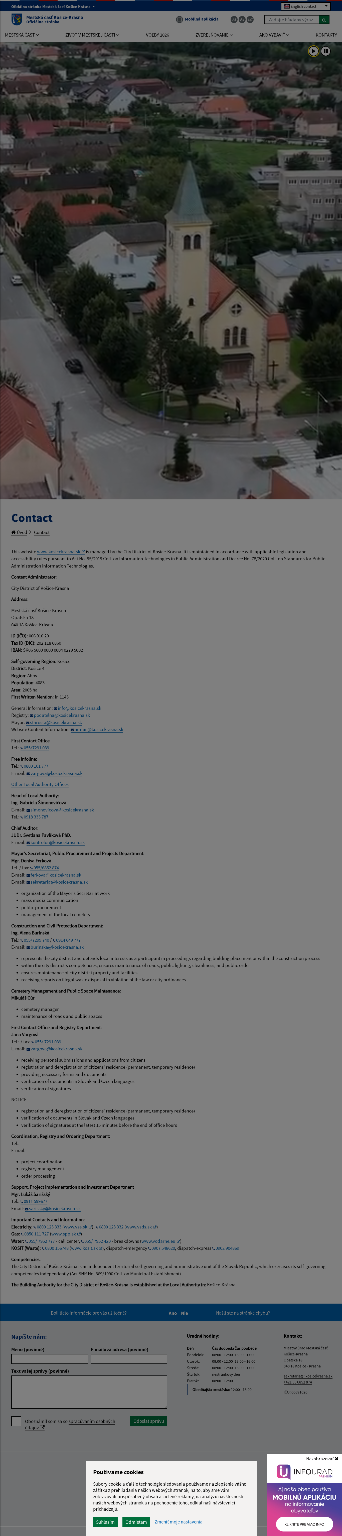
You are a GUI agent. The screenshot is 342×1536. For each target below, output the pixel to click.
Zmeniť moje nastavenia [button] (179, 1521)
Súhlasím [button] (105, 1522)
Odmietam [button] (136, 1522)
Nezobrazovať (320, 1459)
